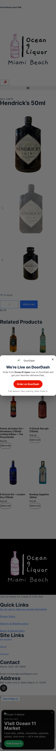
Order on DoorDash (28, 384)
